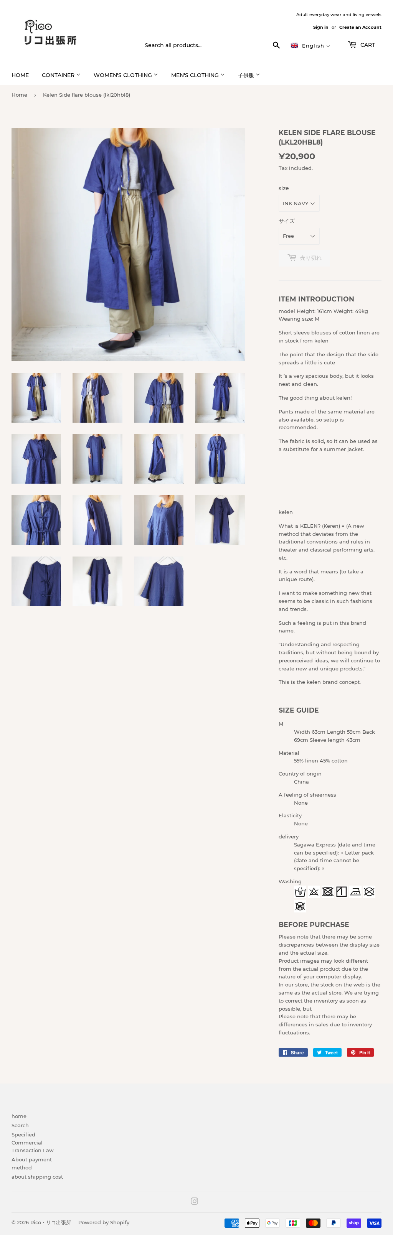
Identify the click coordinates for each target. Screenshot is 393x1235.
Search (20, 1125)
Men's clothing (195, 75)
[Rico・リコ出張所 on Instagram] (194, 1202)
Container (59, 75)
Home (19, 95)
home (20, 75)
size (284, 188)
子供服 (247, 75)
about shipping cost (37, 1177)
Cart (367, 44)
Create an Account (360, 27)
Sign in (321, 27)
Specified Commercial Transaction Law (33, 1142)
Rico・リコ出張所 (50, 1222)
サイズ (287, 220)
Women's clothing (124, 75)
